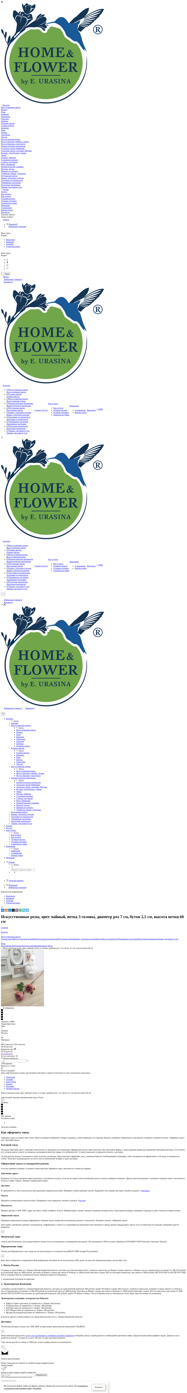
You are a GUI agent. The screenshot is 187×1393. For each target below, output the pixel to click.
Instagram (10, 242)
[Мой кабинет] (2, 597)
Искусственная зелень (25, 771)
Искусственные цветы (26, 730)
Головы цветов (22, 753)
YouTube (9, 244)
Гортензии (19, 946)
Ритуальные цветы (66, 939)
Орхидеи (28, 946)
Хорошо (98, 1387)
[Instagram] (7, 266)
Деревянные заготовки (128, 939)
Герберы (35, 946)
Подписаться (41, 1375)
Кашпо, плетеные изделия (85, 939)
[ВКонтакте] (2, 910)
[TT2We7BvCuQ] (22, 1006)
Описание (10, 1077)
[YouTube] (7, 269)
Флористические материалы (28, 782)
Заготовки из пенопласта (107, 939)
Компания (15, 851)
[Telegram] (27, 910)
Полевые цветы (46, 946)
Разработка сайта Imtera (8, 1380)
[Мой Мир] (9, 910)
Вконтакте (10, 240)
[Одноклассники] (7, 263)
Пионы (4, 946)
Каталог (14, 723)
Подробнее (37, 1388)
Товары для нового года (167, 939)
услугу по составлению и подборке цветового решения (49, 1335)
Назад (16, 721)
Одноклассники (13, 246)
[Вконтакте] (7, 260)
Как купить (16, 835)
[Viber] (16, 910)
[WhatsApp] (20, 910)
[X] (13, 910)
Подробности (7, 1054)
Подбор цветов (12, 1089)
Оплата (9, 1084)
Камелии (11, 946)
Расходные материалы (147, 939)
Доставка (10, 1086)
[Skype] (23, 910)
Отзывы (9, 1079)
